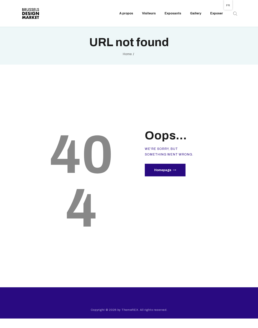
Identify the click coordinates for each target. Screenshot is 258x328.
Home (127, 54)
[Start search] (235, 13)
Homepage (162, 170)
